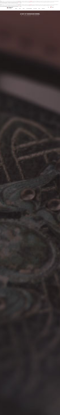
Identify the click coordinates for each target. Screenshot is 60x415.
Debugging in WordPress (31, 2)
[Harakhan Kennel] (10, 8)
